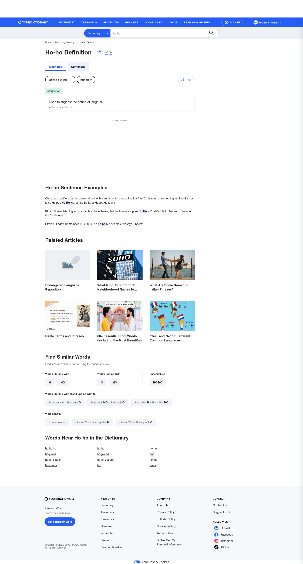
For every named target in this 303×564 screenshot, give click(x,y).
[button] (232, 22)
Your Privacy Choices (155, 562)
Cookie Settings (167, 526)
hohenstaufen (53, 460)
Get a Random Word (60, 521)
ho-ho (157, 382)
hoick (153, 465)
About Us (162, 505)
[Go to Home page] (33, 22)
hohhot (154, 460)
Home (48, 42)
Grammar (106, 526)
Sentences (78, 67)
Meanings (55, 67)
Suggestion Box (223, 512)
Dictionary (94, 33)
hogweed (103, 454)
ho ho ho (50, 448)
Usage (105, 540)
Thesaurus (107, 512)
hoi (99, 465)
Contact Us (220, 505)
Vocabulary (108, 533)
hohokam (51, 465)
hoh (152, 454)
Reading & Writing (112, 547)
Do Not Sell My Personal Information (170, 542)
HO (63, 382)
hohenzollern (105, 460)
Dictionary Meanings (65, 42)
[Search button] (213, 33)
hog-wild (50, 454)
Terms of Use (165, 533)
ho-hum (154, 448)
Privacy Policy (165, 512)
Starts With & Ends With (65, 402)
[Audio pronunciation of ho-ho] (99, 51)
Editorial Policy (166, 519)
